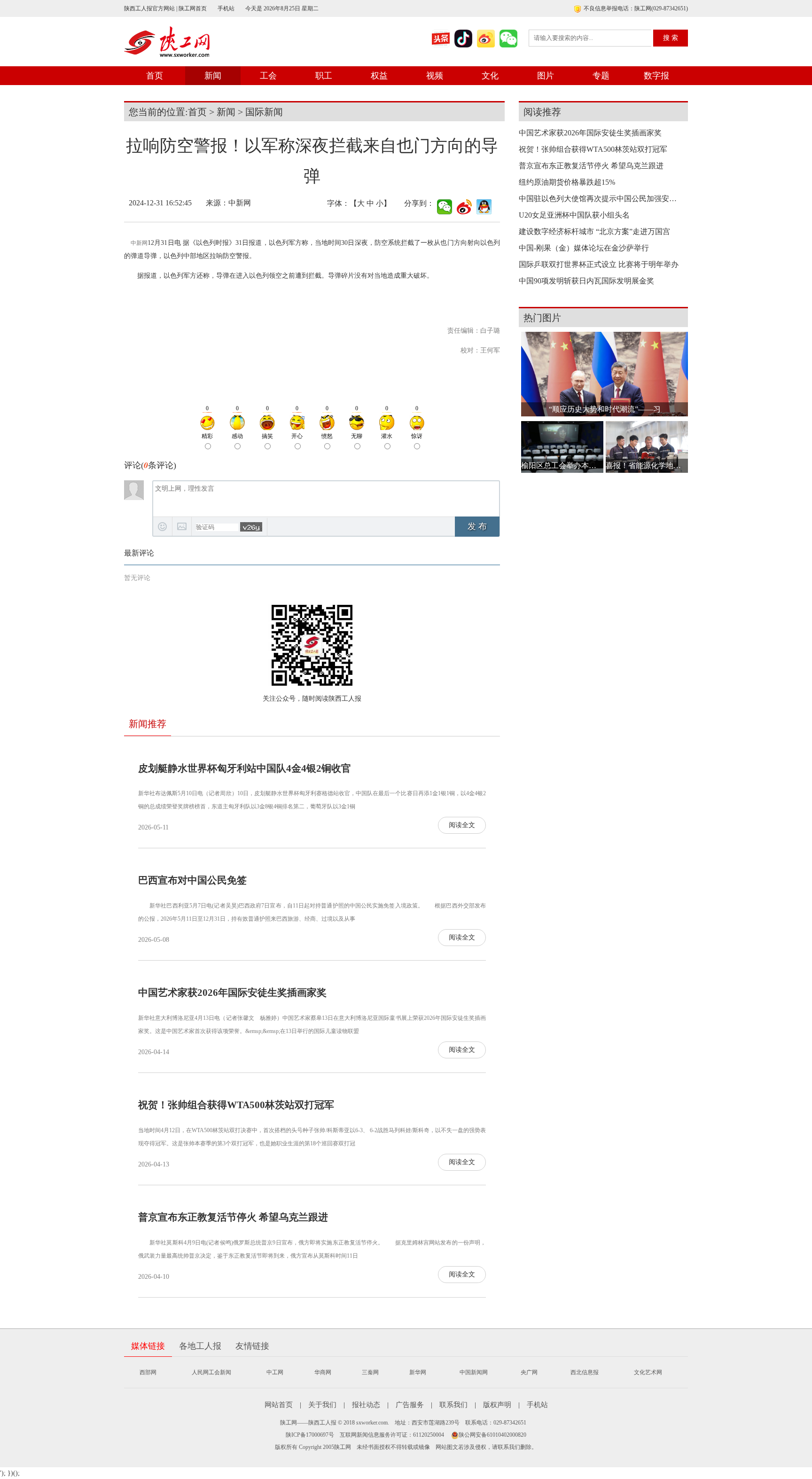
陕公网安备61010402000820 (492, 1435)
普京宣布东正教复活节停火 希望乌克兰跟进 (233, 1217)
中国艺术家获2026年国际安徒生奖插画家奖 (232, 992)
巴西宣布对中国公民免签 (192, 880)
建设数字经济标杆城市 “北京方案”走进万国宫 (594, 231)
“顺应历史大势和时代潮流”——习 (605, 409)
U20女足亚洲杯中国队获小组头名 (574, 215)
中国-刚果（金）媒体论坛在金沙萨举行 (584, 248)
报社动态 (366, 1405)
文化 (490, 75)
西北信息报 (584, 1372)
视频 (434, 75)
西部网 (148, 1372)
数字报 (656, 75)
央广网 (529, 1372)
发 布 (477, 526)
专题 (601, 75)
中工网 (274, 1372)
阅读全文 (462, 825)
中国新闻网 (474, 1372)
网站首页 (279, 1405)
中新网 (139, 243)
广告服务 (410, 1405)
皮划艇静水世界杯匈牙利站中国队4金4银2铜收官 (244, 768)
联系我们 (453, 1405)
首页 (154, 75)
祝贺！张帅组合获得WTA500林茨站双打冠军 (236, 1105)
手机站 (226, 8)
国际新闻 (264, 112)
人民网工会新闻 (211, 1372)
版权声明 (497, 1405)
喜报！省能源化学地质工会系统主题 (647, 466)
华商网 (322, 1372)
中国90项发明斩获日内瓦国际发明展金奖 (586, 281)
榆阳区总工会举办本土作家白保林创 (562, 466)
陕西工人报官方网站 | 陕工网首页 (165, 8)
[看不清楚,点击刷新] (251, 527)
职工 (323, 75)
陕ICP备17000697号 (310, 1435)
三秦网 (370, 1372)
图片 (545, 75)
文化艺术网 (648, 1372)
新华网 (417, 1372)
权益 (379, 75)
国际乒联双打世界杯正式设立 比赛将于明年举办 (599, 264)
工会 (268, 75)
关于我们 (322, 1405)
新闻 (212, 75)
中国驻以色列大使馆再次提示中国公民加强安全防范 (601, 199)
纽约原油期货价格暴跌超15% (567, 182)
